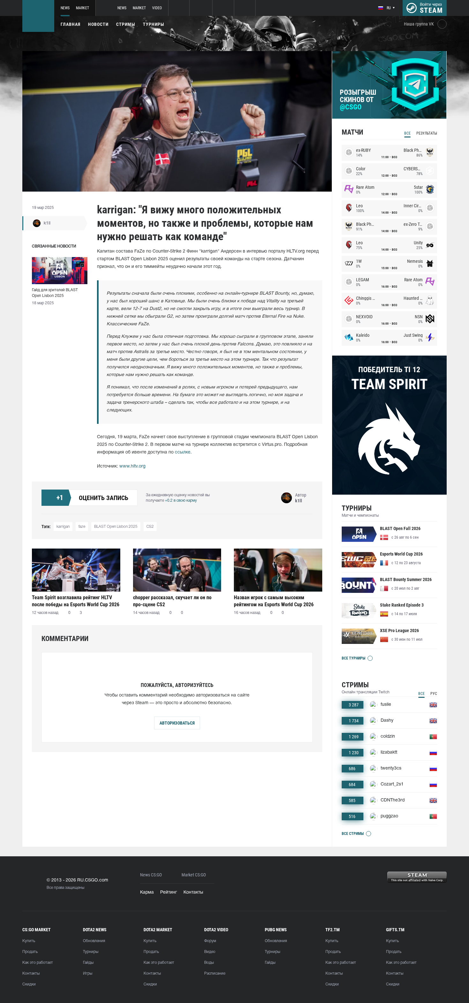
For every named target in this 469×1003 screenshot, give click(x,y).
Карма (147, 892)
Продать (30, 952)
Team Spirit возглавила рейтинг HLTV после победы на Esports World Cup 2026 (75, 601)
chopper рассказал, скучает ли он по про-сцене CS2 (172, 601)
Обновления (94, 941)
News (65, 8)
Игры (87, 973)
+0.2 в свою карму (181, 500)
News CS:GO (151, 875)
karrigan (63, 526)
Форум (210, 941)
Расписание (214, 973)
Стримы (125, 24)
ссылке (182, 452)
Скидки (29, 984)
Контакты (193, 892)
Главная (70, 24)
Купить (28, 941)
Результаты (426, 133)
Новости (98, 24)
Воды (209, 962)
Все (407, 133)
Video (157, 8)
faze (81, 526)
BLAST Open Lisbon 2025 (116, 526)
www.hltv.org (132, 466)
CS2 (150, 526)
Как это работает (37, 962)
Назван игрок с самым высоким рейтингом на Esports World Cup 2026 (274, 601)
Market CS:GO (194, 875)
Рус (433, 693)
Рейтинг (168, 892)
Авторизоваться (177, 723)
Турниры (153, 24)
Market (82, 8)
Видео (209, 952)
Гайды (88, 962)
